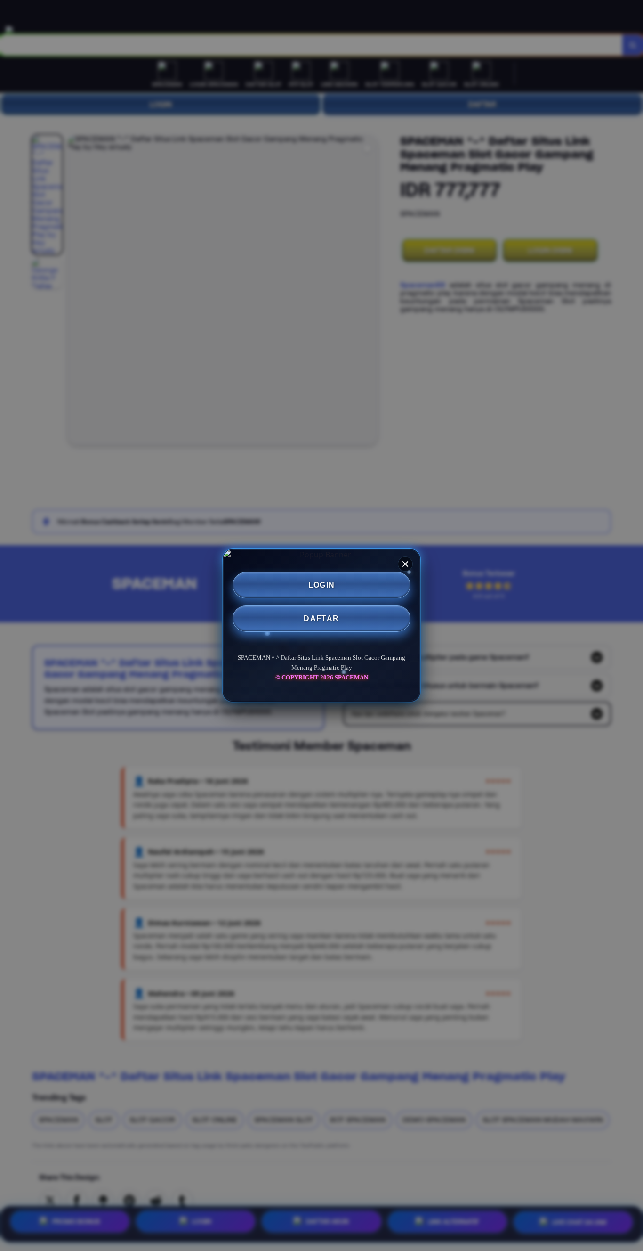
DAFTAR (321, 618)
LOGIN (321, 585)
